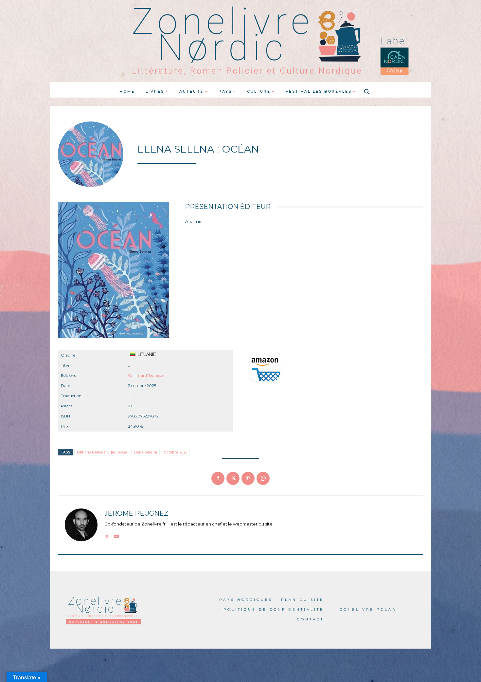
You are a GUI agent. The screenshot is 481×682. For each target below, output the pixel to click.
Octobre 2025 (175, 452)
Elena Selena (145, 452)
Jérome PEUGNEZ (136, 513)
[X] (233, 478)
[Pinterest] (248, 478)
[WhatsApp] (263, 478)
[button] (367, 91)
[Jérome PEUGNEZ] (81, 524)
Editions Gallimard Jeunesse (102, 452)
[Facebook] (217, 478)
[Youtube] (116, 535)
